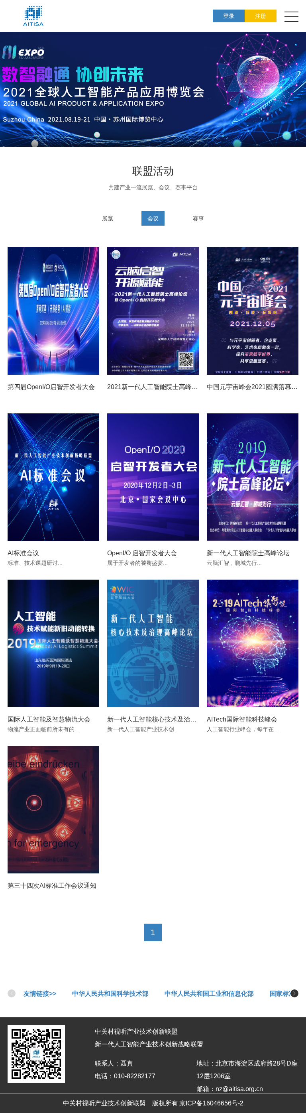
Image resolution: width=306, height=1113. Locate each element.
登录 (228, 16)
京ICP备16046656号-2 (211, 1103)
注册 (260, 16)
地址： (206, 1063)
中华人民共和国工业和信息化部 (209, 993)
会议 (153, 218)
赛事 (198, 218)
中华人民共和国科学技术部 (110, 993)
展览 (107, 218)
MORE (55, 353)
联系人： (107, 1063)
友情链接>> (40, 993)
